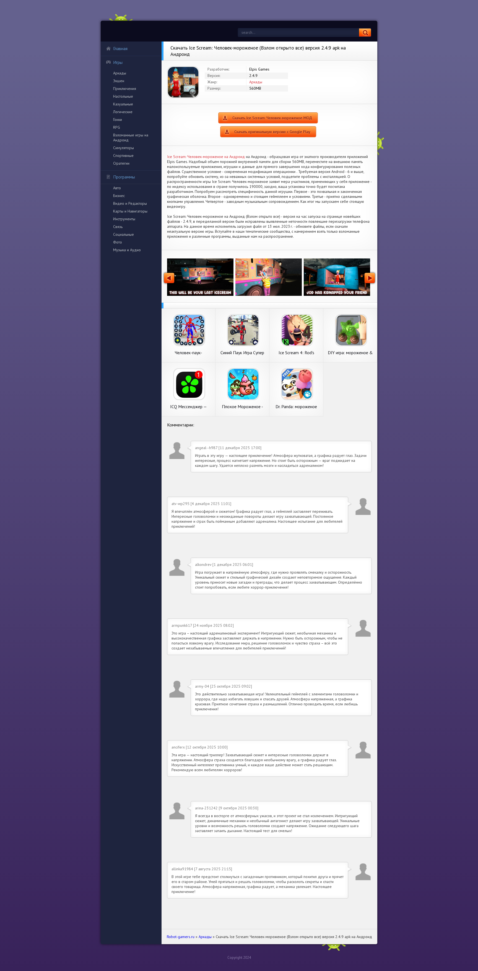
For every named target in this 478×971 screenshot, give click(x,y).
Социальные (123, 234)
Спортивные (123, 155)
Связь (118, 226)
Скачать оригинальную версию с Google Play (272, 131)
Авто (117, 187)
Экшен (118, 80)
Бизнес (119, 195)
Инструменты (124, 218)
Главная (120, 48)
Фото (117, 242)
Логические (123, 111)
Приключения (124, 88)
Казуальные (123, 104)
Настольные (123, 96)
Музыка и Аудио (127, 249)
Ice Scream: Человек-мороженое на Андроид (206, 156)
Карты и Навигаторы (130, 211)
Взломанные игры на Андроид (130, 138)
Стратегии (121, 163)
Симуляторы (123, 147)
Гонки (117, 119)
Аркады (119, 73)
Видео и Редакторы (130, 203)
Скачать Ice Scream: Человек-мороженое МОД (272, 117)
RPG (116, 127)
